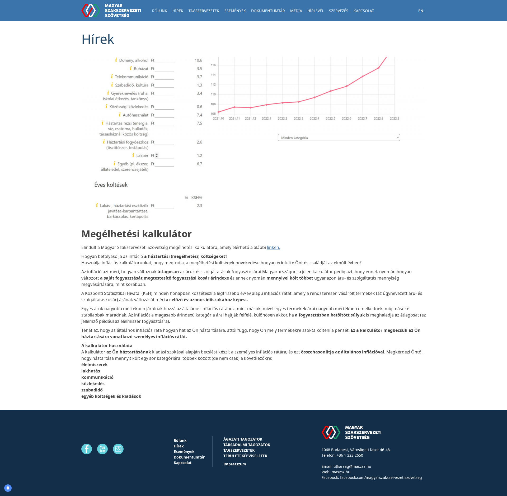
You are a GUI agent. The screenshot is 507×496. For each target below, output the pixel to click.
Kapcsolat (364, 10)
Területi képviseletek (245, 455)
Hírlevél (315, 10)
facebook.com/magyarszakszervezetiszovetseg (381, 477)
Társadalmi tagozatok (246, 444)
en (420, 10)
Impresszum (234, 463)
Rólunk (180, 440)
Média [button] (296, 10)
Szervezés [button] (338, 10)
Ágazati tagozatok (242, 439)
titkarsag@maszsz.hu (352, 466)
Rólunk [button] (159, 10)
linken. (273, 247)
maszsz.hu (341, 471)
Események (235, 10)
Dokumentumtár (268, 10)
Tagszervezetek (239, 450)
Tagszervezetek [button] (204, 10)
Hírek (177, 10)
